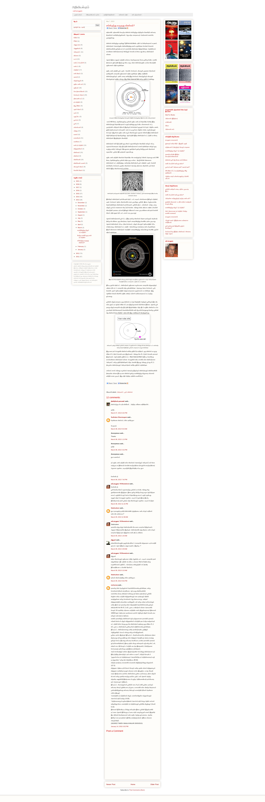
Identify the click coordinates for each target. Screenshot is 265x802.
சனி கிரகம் (77, 73)
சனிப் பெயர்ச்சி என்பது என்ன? (174, 163)
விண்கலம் (77, 152)
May (79, 221)
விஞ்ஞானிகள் (78, 149)
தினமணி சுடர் (78, 98)
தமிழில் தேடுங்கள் (109, 15)
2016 (78, 190)
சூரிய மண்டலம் (78, 84)
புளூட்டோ (76, 116)
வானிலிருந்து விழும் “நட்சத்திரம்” (175, 151)
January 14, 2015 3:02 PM (119, 726)
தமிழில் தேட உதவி (79, 27)
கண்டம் (76, 66)
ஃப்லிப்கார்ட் (168, 122)
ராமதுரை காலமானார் (171, 140)
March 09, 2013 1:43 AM (119, 536)
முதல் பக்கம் (78, 15)
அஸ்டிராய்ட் (120, 392)
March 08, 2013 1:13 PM (119, 439)
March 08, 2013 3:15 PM (119, 450)
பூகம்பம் (76, 120)
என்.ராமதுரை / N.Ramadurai (120, 484)
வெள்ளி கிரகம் (78, 170)
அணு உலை (77, 45)
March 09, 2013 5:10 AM (119, 570)
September (81, 212)
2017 (78, 187)
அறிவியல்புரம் (80, 7)
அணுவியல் (77, 48)
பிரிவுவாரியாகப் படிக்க (92, 15)
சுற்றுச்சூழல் (77, 80)
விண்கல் (129, 392)
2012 (78, 253)
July (79, 218)
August (80, 215)
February (81, 246)
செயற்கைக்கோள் (79, 91)
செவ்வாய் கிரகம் (79, 95)
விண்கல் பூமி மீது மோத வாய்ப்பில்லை (176, 160)
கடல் (75, 59)
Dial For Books (170, 115)
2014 (78, 196)
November (81, 206)
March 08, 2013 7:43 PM (119, 479)
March (80, 227)
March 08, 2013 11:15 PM (119, 504)
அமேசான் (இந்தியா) (171, 118)
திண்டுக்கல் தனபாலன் (118, 401)
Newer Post (110, 784)
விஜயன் (113, 540)
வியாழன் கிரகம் (78, 167)
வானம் (76, 134)
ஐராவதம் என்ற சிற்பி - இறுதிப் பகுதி (176, 143)
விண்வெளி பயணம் (79, 163)
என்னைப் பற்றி (123, 15)
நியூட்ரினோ (77, 106)
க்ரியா (167, 125)
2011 (78, 256)
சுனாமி (76, 77)
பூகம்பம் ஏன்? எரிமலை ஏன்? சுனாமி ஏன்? (177, 167)
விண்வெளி (77, 159)
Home (133, 784)
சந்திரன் (76, 70)
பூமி (125, 392)
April (79, 224)
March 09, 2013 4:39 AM (119, 549)
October (80, 209)
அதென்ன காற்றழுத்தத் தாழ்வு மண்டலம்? (177, 198)
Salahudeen (115, 508)
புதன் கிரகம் (77, 109)
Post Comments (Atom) (137, 790)
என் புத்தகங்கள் (137, 15)
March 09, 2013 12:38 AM (119, 517)
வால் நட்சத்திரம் (78, 145)
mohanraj (114, 585)
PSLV (75, 41)
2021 (78, 181)
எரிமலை (76, 55)
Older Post (154, 784)
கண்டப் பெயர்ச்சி (79, 63)
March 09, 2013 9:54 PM (119, 581)
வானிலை (76, 141)
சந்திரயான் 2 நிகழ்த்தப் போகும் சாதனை (177, 147)
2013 (78, 200)
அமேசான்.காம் (169, 129)
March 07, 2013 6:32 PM (119, 413)
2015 (78, 193)
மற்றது (76, 131)
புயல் (75, 113)
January (80, 249)
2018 (78, 184)
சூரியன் (76, 88)
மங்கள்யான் (77, 127)
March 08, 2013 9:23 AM (119, 429)
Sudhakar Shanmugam (119, 417)
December (81, 202)
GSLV (75, 37)
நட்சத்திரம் (77, 102)
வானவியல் (77, 138)
